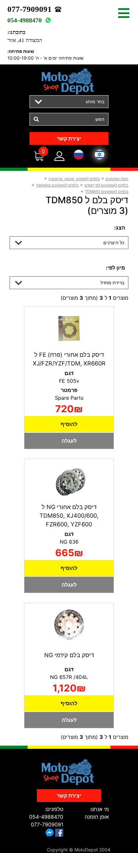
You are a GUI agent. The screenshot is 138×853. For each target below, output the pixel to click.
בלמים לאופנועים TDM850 (106, 191)
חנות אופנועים (117, 179)
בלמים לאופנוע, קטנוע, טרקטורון (74, 179)
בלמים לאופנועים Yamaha (57, 185)
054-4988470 (24, 20)
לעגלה (69, 441)
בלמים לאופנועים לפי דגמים (106, 185)
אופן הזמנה (97, 817)
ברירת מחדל (112, 282)
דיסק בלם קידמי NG (69, 655)
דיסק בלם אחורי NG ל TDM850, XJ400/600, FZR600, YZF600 (69, 516)
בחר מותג (95, 101)
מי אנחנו (100, 809)
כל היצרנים (113, 242)
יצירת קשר (69, 138)
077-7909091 (29, 9)
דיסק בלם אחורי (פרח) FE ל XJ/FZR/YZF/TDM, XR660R (69, 359)
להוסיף (69, 424)
